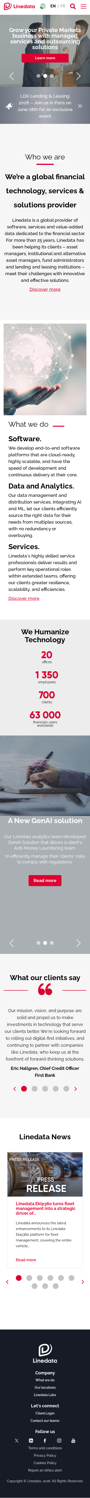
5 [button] (66, 1089)
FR (62, 6)
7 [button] (34, 1286)
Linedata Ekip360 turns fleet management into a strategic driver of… (46, 1208)
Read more (45, 880)
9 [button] (56, 1286)
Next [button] (78, 76)
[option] (45, 51)
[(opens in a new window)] (16, 1440)
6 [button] (71, 1278)
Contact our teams (45, 1421)
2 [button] (45, 76)
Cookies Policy (45, 1463)
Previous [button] (12, 76)
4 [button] (56, 1089)
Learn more (45, 58)
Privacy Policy (45, 1455)
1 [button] (38, 76)
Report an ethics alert (45, 1470)
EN (53, 6)
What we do (45, 1380)
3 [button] (52, 76)
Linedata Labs (45, 1395)
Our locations (45, 1387)
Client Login (45, 1413)
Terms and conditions (45, 1448)
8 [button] (45, 1286)
